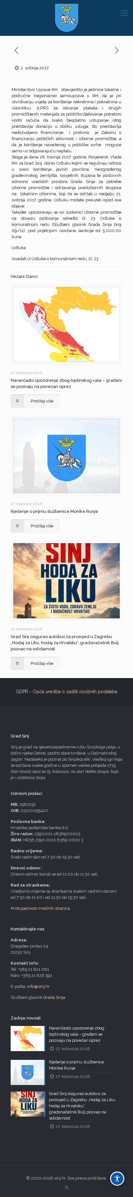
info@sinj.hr (38, 986)
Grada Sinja (54, 997)
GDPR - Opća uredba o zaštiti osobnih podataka (66, 691)
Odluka (19, 247)
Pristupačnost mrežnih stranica (40, 908)
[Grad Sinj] (66, 17)
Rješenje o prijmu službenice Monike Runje (54, 511)
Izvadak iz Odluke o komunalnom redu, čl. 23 (55, 258)
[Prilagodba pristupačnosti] (117, 1179)
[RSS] (66, 1187)
